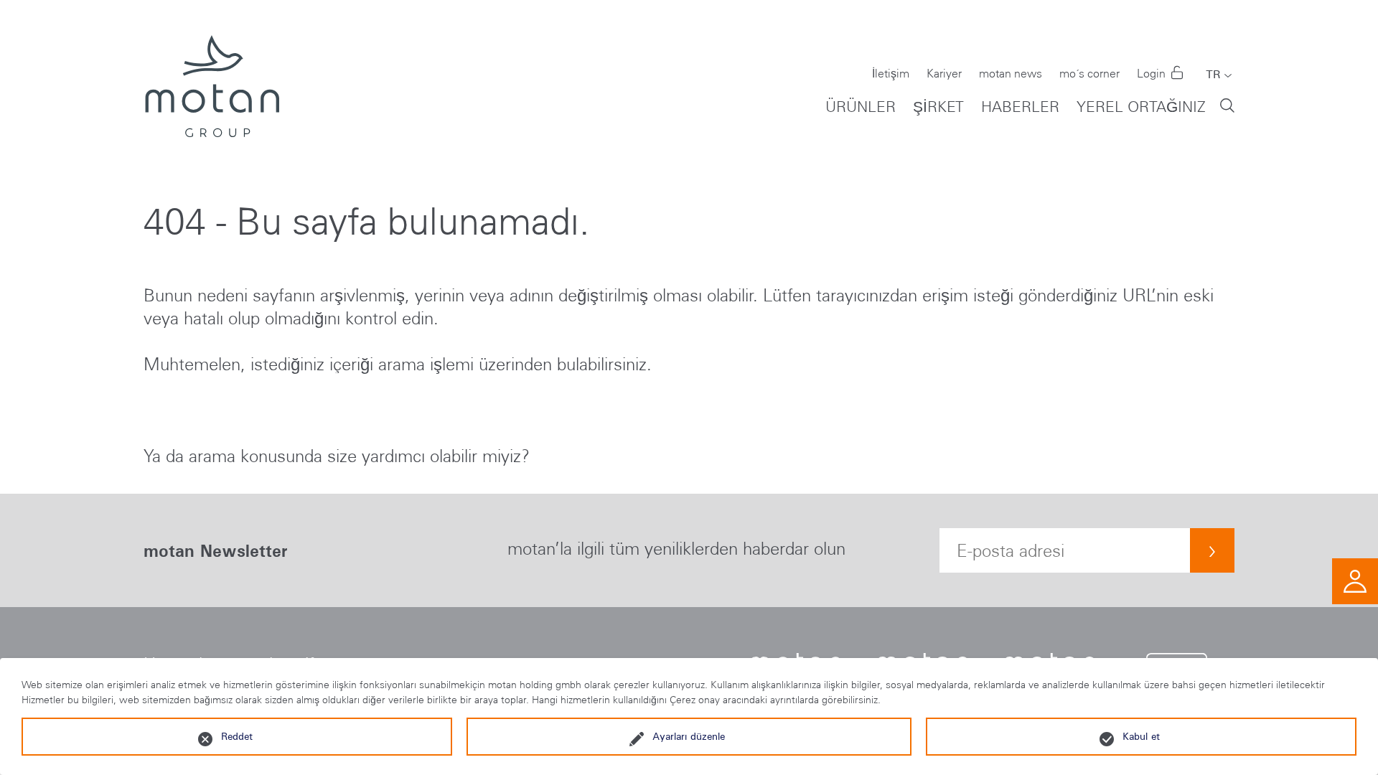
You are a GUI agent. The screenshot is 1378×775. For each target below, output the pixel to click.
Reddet (237, 736)
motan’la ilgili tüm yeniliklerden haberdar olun (676, 548)
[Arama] (1227, 104)
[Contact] (1355, 579)
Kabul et (1141, 736)
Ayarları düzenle (688, 736)
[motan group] (211, 86)
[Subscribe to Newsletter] (1212, 550)
